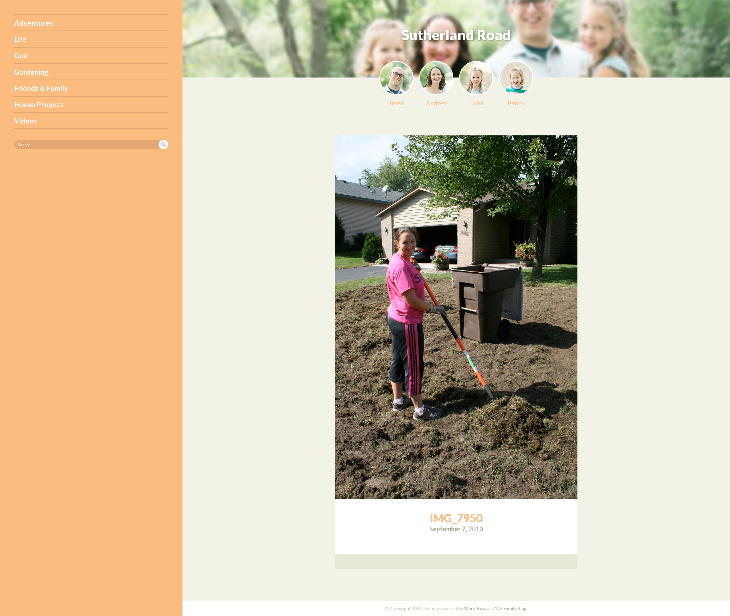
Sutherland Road (456, 34)
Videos (25, 120)
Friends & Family (41, 88)
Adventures (33, 23)
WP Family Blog (511, 608)
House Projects (39, 104)
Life (20, 39)
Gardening (31, 72)
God (21, 55)
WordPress (475, 608)
